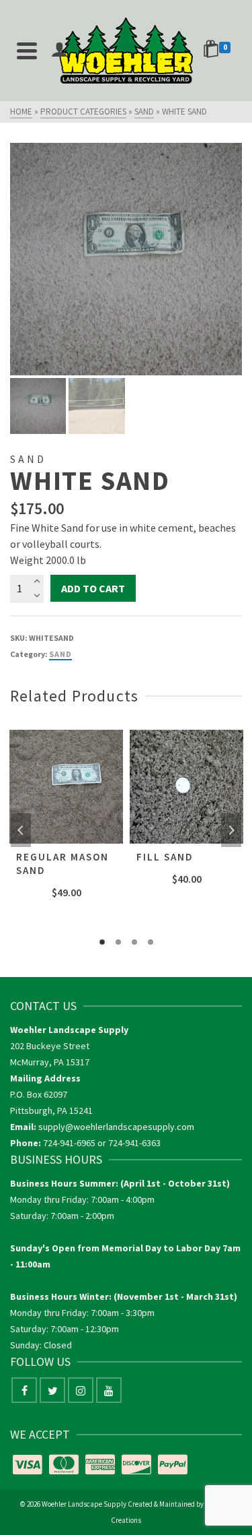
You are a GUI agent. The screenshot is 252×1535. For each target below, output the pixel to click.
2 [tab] (118, 942)
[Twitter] (52, 1390)
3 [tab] (134, 942)
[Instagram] (80, 1390)
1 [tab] (102, 942)
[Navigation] (27, 50)
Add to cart (93, 588)
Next (231, 830)
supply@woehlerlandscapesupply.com (116, 1127)
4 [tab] (150, 942)
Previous (21, 830)
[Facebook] (24, 1390)
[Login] (59, 50)
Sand (60, 654)
